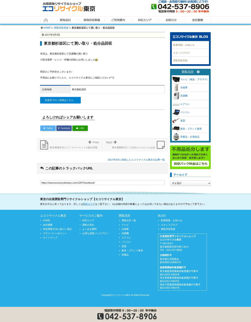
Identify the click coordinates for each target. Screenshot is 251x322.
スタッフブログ (181, 52)
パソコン (185, 112)
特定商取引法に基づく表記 (57, 229)
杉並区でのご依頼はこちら (59, 100)
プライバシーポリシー (55, 233)
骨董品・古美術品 (189, 136)
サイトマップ (50, 237)
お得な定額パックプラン (95, 233)
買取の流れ (88, 224)
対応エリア (89, 204)
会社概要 (48, 224)
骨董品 (125, 254)
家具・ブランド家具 (191, 128)
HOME (47, 27)
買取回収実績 (61, 27)
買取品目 (188, 72)
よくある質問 (89, 229)
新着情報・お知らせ (184, 45)
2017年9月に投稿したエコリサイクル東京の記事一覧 (136, 159)
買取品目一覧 (129, 220)
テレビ (125, 224)
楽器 (182, 120)
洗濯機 (183, 95)
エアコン (185, 104)
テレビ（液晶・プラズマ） (194, 79)
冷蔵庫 (183, 87)
